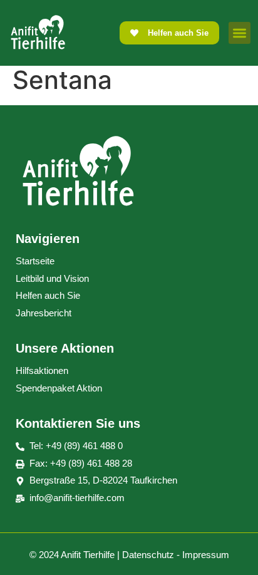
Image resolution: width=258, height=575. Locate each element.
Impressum (205, 554)
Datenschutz (148, 554)
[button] (239, 33)
